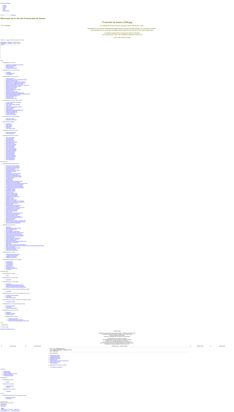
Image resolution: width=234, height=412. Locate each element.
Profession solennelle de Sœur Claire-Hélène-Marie (16, 287)
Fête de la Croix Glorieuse (11, 248)
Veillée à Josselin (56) (10, 107)
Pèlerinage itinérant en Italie (11, 98)
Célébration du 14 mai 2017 (11, 256)
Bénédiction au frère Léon (55, 358)
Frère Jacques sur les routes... (11, 87)
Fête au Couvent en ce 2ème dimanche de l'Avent (15, 221)
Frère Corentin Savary (10, 159)
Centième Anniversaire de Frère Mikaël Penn (14, 186)
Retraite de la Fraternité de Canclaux (7, 329)
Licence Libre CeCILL (15, 410)
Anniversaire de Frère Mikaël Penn (13, 214)
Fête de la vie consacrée (10, 246)
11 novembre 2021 (9, 264)
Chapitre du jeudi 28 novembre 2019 (13, 222)
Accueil (8, 39)
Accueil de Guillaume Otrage (11, 193)
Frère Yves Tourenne (10, 133)
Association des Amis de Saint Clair (13, 166)
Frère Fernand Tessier (10, 147)
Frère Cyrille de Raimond (11, 148)
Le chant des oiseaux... (10, 177)
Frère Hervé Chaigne (10, 154)
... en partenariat (9, 74)
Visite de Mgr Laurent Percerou (12, 242)
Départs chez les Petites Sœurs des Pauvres (14, 212)
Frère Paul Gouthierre (10, 146)
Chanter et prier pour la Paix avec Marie (13, 106)
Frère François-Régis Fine (11, 132)
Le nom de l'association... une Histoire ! (13, 102)
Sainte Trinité (8, 123)
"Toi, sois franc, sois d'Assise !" (56, 367)
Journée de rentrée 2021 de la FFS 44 (13, 237)
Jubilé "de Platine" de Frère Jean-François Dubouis (16, 244)
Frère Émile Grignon (10, 157)
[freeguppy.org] (4, 409)
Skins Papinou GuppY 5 (5, 410)
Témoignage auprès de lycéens (12, 80)
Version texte (3, 406)
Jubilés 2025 (8, 226)
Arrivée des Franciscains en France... (13, 254)
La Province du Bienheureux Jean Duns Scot (14, 64)
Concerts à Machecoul (10, 113)
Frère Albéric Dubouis (10, 151)
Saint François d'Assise (10, 128)
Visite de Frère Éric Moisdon (11, 210)
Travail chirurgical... (10, 262)
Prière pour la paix (53, 359)
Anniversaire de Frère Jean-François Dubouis (14, 184)
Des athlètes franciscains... (11, 171)
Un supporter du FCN (10, 267)
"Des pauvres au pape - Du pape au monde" (14, 234)
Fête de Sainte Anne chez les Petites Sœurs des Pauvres (16, 183)
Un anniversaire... (9, 263)
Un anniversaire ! (9, 178)
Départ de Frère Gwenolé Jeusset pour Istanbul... (15, 201)
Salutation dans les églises (55, 357)
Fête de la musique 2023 (10, 88)
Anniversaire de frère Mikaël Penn (12, 196)
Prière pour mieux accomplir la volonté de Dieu (59, 360)
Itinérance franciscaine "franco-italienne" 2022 (15, 92)
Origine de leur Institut (10, 305)
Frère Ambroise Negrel (10, 152)
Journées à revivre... (10, 314)
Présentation (8, 72)
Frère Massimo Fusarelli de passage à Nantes (14, 232)
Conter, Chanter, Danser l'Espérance (13, 104)
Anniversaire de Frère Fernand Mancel (13, 205)
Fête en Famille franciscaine (11, 229)
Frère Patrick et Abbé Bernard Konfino (13, 175)
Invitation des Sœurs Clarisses (12, 195)
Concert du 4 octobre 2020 (11, 114)
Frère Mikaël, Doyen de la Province (13, 208)
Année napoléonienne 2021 (11, 240)
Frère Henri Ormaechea (10, 155)
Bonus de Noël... (9, 211)
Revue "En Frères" (9, 66)
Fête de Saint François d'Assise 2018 (13, 247)
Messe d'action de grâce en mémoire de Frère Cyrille (16, 241)
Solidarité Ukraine (7, 372)
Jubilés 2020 (8, 243)
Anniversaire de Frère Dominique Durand (14, 181)
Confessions (8, 391)
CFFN (7, 275)
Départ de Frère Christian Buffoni (12, 165)
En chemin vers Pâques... (8, 374)
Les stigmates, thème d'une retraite (12, 167)
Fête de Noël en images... (11, 218)
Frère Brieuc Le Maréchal (11, 150)
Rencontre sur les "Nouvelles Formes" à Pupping (15, 81)
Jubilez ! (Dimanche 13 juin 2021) (12, 239)
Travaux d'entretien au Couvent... (12, 174)
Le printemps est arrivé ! (10, 188)
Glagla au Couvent (9, 192)
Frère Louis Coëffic (10, 138)
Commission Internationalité (11, 68)
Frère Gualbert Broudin (10, 158)
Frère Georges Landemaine (11, 149)
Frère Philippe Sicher (10, 143)
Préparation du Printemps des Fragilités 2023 (14, 110)
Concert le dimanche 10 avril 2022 (10, 373)
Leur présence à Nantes (10, 301)
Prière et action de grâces (55, 361)
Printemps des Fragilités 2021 (11, 112)
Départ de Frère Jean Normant (12, 209)
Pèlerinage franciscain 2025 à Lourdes (13, 228)
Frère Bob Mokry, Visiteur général (12, 231)
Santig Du (8, 387)
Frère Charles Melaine (10, 137)
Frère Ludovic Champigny (11, 144)
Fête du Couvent (9, 230)
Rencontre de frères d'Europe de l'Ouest (13, 176)
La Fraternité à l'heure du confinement (13, 216)
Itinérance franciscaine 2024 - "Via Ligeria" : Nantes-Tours (17, 85)
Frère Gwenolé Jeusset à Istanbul (12, 206)
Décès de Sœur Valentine (11, 297)
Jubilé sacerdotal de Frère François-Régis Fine (15, 235)
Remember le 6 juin (10, 197)
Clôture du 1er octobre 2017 (11, 257)
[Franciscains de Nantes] (5, 3)
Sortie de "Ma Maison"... (11, 169)
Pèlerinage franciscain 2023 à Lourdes (13, 89)
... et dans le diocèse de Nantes (12, 255)
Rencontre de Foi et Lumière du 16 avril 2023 (15, 187)
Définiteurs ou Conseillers (11, 65)
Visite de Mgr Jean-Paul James (12, 250)
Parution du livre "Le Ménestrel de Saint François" (16, 82)
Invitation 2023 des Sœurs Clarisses (13, 182)
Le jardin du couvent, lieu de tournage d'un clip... (15, 207)
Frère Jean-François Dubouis (11, 142)
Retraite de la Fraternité (10, 189)
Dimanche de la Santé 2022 (11, 199)
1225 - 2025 (8, 105)
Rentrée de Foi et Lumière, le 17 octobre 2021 (15, 200)
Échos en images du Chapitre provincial (13, 233)
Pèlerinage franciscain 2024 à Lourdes (13, 86)
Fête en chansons (9, 108)
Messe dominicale (9, 180)
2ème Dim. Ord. (9, 124)
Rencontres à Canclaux (10, 313)
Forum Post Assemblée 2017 (11, 308)
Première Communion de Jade (12, 203)
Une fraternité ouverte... (10, 73)
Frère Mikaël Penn (9, 139)
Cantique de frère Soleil (54, 356)
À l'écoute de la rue (10, 97)
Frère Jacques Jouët (10, 78)
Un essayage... (9, 269)
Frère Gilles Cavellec (10, 118)
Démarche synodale (10, 198)
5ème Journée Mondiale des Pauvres (13, 94)
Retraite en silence (9, 204)
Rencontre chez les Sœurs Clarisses (13, 170)
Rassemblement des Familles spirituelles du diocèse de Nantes (18, 93)
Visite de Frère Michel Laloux (12, 215)
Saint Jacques (8, 172)
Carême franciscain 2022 (8, 375)
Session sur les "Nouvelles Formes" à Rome (14, 83)
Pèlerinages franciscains (10, 397)
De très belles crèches (10, 236)
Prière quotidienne (53, 362)
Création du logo (9, 103)
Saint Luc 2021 (9, 265)
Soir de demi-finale (9, 90)
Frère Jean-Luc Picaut (10, 140)
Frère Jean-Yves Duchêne (11, 156)
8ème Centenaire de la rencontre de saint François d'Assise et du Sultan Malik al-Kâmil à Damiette (25, 245)
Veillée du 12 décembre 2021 (11, 111)
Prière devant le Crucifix (55, 355)
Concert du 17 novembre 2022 (12, 91)
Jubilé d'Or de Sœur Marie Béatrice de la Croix (15, 285)
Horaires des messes (10, 385)
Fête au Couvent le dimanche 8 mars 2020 (14, 217)
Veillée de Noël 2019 (10, 219)
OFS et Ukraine (7, 371)
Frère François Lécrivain (11, 145)
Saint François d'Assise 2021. (11, 268)
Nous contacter (3, 403)
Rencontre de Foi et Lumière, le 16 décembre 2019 (16, 220)
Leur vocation (8, 306)
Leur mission (8, 279)
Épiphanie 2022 (9, 261)
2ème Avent (8, 127)
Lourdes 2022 (8, 398)
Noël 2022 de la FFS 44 (10, 191)
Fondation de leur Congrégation (12, 295)
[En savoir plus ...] (17, 409)
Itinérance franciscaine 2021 (11, 96)
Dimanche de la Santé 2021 (11, 119)
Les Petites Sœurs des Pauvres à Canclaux (14, 185)
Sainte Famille (9, 126)
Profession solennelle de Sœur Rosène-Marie (14, 284)
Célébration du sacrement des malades (13, 173)
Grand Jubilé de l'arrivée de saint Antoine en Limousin (16, 79)
